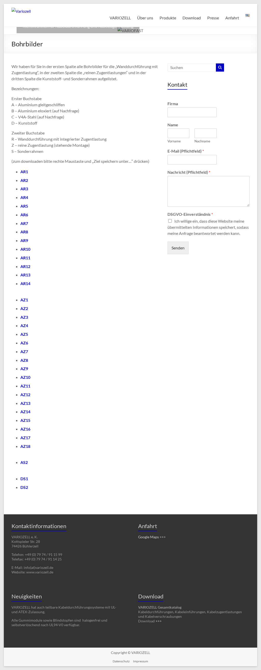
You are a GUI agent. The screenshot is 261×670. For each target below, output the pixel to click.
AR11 (25, 257)
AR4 (24, 197)
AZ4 (24, 325)
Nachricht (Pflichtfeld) (188, 172)
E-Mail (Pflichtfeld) (185, 151)
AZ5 (24, 334)
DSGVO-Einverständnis (190, 214)
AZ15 (25, 420)
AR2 (24, 180)
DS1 (24, 478)
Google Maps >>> (152, 537)
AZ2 (24, 308)
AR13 (25, 274)
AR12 (25, 266)
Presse (213, 17)
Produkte (168, 17)
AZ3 (24, 317)
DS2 (24, 487)
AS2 (24, 462)
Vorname (174, 141)
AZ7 (24, 351)
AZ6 (24, 342)
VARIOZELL (120, 17)
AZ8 (24, 360)
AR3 (24, 188)
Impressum (140, 661)
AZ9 (24, 368)
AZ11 (25, 385)
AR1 (24, 171)
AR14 (25, 283)
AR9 (24, 240)
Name (172, 124)
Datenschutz (121, 661)
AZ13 (25, 403)
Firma (172, 103)
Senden (178, 247)
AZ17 (25, 437)
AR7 (24, 223)
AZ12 (25, 394)
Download (191, 17)
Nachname (202, 141)
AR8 (24, 231)
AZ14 (25, 411)
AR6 (24, 214)
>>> (158, 621)
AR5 (24, 206)
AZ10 (25, 377)
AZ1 (24, 299)
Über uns (145, 17)
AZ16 (25, 428)
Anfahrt (232, 17)
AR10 (25, 249)
